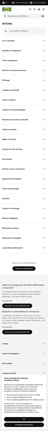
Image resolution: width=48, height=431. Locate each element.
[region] (24, 402)
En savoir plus (7, 301)
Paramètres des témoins (24, 425)
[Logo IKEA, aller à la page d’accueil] (6, 9)
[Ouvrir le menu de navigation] (43, 9)
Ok (24, 419)
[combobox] (21, 16)
